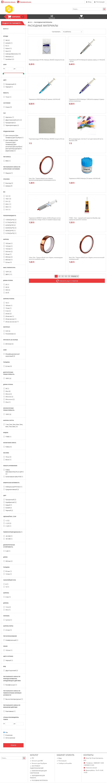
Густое (9, 620)
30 (7, 287)
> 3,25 (8, 526)
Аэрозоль (10, 117)
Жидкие (9, 173)
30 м (8, 391)
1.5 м (8, 607)
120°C (8, 272)
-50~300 (9, 536)
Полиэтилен (11, 334)
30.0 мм (9, 257)
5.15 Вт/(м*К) (11, 233)
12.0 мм (9, 246)
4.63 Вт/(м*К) (11, 228)
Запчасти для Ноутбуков (39, 763)
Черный (9, 87)
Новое (9, 107)
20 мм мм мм (11, 319)
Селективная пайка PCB (14, 477)
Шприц (9, 186)
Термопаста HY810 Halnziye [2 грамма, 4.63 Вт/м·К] (44, 99)
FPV (33, 758)
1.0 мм (9, 574)
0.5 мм (9, 571)
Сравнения (52, 18)
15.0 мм (9, 249)
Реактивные (10, 711)
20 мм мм (10, 316)
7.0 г (8, 209)
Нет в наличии (10, 738)
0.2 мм (9, 366)
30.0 (8, 290)
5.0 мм (9, 262)
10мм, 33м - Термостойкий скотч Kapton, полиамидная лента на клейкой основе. (46, 258)
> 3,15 (8, 523)
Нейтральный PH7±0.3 (14, 487)
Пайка (9, 447)
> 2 (7, 520)
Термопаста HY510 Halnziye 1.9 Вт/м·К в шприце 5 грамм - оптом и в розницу (87, 100)
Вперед (73, 276)
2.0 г (8, 201)
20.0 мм (9, 251)
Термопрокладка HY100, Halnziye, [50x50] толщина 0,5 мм (46, 139)
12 (7, 587)
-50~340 (9, 539)
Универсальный (12, 640)
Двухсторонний (12, 670)
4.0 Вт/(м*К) (11, 225)
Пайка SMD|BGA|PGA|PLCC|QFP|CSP (16, 472)
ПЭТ (8, 331)
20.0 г (8, 204)
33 (7, 293)
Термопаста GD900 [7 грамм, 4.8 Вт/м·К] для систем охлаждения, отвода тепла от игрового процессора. (45, 219)
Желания (81, 18)
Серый (9, 505)
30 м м (9, 394)
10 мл (8, 457)
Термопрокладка (12, 125)
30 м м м (9, 397)
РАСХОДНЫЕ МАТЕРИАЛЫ (40, 780)
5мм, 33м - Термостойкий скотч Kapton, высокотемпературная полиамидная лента (42, 179)
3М (8, 40)
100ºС (8, 378)
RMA (8, 161)
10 (7, 303)
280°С (9, 274)
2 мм (8, 311)
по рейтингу (67, 32)
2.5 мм (9, 630)
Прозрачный (11, 84)
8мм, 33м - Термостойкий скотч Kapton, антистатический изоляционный (86, 258)
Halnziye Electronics (13, 54)
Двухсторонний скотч (14, 120)
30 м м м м (10, 399)
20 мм (8, 314)
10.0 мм (9, 243)
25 (7, 284)
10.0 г (8, 199)
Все (7, 732)
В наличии (9, 735)
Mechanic (10, 57)
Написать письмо (9, 2)
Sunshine (10, 59)
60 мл (8, 460)
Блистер (9, 183)
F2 (7, 46)
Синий (9, 508)
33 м (8, 402)
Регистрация (62, 761)
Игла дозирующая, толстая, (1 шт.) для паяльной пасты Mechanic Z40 (86, 139)
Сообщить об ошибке (65, 763)
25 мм (8, 254)
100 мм (9, 305)
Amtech (9, 43)
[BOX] (9, 9)
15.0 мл (9, 650)
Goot (8, 51)
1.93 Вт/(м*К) (11, 220)
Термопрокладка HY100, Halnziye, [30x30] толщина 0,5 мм (46, 60)
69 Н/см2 (9, 344)
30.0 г (8, 207)
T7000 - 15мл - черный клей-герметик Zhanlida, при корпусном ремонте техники (84, 219)
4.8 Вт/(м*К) (11, 230)
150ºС (8, 414)
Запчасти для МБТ (37, 761)
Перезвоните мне (25, 2)
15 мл (8, 97)
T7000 (8, 437)
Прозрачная (11, 123)
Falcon (9, 48)
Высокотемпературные (14, 699)
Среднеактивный (12, 489)
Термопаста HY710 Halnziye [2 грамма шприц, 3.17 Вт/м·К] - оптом (87, 60)
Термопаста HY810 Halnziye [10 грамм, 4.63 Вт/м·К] (84, 178)
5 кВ (8, 551)
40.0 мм (9, 260)
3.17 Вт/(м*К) (11, 222)
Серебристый (11, 502)
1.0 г (8, 196)
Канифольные (11, 685)
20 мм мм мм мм (12, 322)
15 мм (8, 308)
